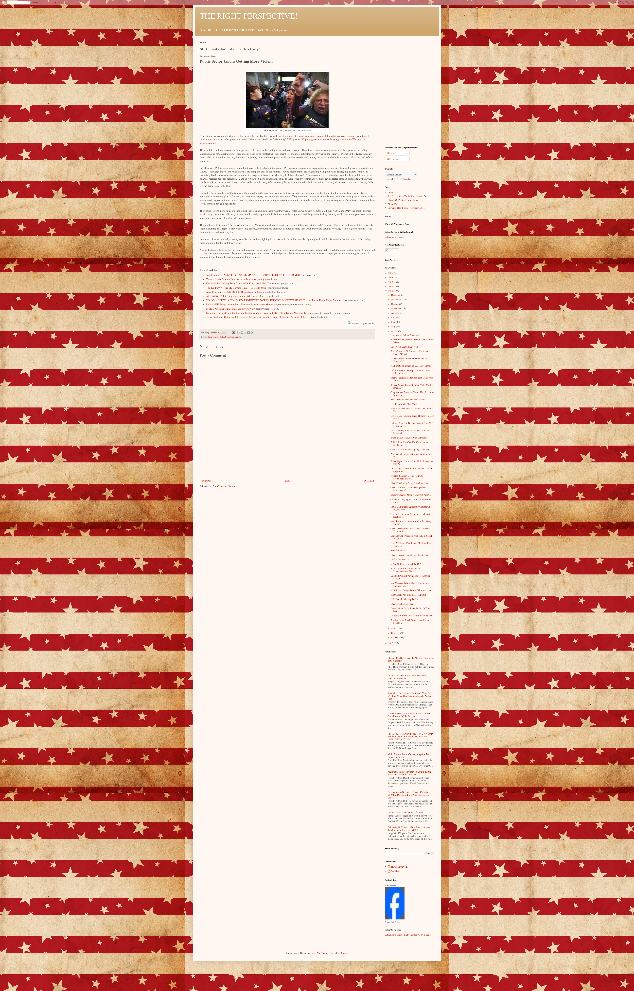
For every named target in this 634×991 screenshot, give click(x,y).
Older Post (369, 480)
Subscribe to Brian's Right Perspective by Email (407, 934)
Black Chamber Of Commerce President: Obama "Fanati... (409, 353)
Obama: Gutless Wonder (401, 603)
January (395, 637)
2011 (391, 290)
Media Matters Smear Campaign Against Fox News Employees (409, 756)
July (393, 317)
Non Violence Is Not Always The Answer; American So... (410, 584)
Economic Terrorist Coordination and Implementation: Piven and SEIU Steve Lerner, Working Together (259, 312)
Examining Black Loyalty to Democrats (408, 437)
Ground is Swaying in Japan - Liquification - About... (411, 501)
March (394, 628)
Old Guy (395, 871)
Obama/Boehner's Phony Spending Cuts (409, 483)
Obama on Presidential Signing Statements (410, 449)
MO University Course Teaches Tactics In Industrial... (409, 432)
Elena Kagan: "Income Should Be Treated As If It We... (411, 463)
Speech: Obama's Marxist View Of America (410, 494)
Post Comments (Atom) (224, 486)
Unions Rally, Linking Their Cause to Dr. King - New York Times (240, 283)
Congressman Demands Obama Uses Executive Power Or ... (412, 394)
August (394, 312)
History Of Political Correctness (403, 200)
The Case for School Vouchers (404, 334)
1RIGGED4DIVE (399, 866)
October (395, 303)
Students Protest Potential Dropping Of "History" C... (408, 360)
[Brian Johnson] (395, 918)
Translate (407, 178)
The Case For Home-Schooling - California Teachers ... (410, 515)
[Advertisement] (287, 454)
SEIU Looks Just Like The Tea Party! (408, 594)
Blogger (344, 952)
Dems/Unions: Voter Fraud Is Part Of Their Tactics (410, 610)
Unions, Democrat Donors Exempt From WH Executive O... (411, 424)
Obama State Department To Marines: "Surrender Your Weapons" (411, 659)
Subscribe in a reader (394, 236)
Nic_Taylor (322, 952)
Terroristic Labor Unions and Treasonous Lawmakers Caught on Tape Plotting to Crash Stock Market (258, 317)
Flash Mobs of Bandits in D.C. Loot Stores (410, 365)
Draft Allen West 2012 (401, 559)
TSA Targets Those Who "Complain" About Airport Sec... (411, 470)
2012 (391, 286)
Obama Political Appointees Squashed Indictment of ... (408, 489)
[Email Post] (233, 332)
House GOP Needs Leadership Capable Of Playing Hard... (410, 508)
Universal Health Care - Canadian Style (406, 207)
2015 (391, 272)
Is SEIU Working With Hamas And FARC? (228, 308)
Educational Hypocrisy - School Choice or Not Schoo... (412, 341)
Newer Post (206, 480)
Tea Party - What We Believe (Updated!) (407, 196)
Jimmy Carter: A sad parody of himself (406, 812)
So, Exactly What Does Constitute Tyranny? (411, 615)
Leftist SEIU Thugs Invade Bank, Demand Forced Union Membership (242, 304)
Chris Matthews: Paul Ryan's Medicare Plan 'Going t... (410, 544)
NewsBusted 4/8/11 (399, 550)
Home (288, 480)
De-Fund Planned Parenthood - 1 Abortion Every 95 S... (410, 577)
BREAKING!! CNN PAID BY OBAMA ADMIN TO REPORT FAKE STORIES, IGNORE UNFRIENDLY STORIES (411, 736)
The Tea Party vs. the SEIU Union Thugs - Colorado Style (236, 287)
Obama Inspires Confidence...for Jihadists (409, 554)
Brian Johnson (390, 885)
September (396, 308)
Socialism (229, 336)
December (396, 294)
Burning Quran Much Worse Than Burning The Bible (410, 621)
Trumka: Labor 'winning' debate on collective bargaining (235, 279)
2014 (391, 277)
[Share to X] (245, 332)
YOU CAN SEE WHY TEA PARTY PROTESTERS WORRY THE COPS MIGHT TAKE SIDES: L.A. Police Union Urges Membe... (274, 300)
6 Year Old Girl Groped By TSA (405, 563)
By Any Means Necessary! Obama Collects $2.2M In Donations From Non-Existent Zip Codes (408, 794)
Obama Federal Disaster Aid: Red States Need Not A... (411, 379)
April (394, 331)
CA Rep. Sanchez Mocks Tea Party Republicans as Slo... (406, 477)
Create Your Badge (392, 922)
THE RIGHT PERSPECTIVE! (249, 15)
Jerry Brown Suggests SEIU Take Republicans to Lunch (235, 291)
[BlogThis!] (242, 332)
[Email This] (239, 332)
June (393, 322)
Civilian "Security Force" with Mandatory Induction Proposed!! (407, 677)
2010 (391, 643)
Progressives (213, 336)
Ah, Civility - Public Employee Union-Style (228, 296)
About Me (392, 203)
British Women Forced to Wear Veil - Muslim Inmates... (411, 386)
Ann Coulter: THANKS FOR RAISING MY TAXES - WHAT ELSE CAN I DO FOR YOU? (253, 275)
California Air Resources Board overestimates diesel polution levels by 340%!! (409, 829)
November (396, 299)
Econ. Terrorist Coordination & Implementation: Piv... (405, 570)
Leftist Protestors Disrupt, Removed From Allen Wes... (410, 372)
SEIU (290, 139)
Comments (394, 158)
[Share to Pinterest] (251, 332)
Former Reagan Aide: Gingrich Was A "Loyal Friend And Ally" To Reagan (409, 715)
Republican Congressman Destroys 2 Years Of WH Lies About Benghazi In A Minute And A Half (409, 695)
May (393, 326)
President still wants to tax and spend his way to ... (411, 455)
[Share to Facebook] (248, 332)
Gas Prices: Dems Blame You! (404, 346)
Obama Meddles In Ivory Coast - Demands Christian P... (410, 530)
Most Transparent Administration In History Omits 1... (411, 523)
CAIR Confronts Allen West (403, 403)
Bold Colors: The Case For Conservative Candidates (409, 443)
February (395, 633)
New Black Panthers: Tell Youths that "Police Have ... (411, 410)
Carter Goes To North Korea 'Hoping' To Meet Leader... (412, 417)
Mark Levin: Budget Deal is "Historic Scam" (411, 590)
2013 (391, 282)
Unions (238, 336)
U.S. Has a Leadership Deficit (404, 599)
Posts (391, 153)
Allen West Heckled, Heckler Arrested (408, 399)
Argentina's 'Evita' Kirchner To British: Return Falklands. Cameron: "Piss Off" (409, 773)
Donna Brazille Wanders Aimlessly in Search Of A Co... (411, 537)
